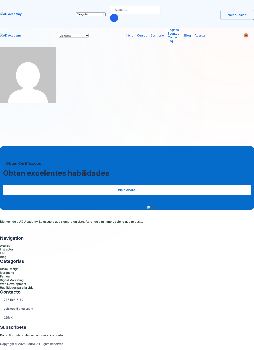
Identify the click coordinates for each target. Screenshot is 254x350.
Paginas (173, 30)
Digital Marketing (12, 280)
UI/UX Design (9, 269)
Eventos (173, 33)
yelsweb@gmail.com (18, 308)
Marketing (7, 273)
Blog (187, 35)
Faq (170, 41)
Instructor (6, 249)
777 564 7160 (13, 300)
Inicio (129, 35)
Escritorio (157, 35)
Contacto (174, 37)
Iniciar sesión (236, 15)
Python (5, 276)
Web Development (13, 284)
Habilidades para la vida (16, 287)
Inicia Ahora (126, 190)
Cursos (142, 35)
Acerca (199, 35)
